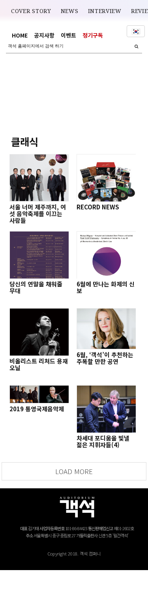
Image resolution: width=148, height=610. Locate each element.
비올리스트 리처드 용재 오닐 (38, 364)
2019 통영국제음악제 (36, 408)
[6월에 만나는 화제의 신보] (106, 255)
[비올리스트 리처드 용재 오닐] (39, 332)
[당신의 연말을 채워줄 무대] (39, 255)
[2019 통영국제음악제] (39, 394)
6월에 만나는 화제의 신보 (106, 287)
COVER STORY (31, 11)
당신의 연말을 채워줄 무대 (35, 287)
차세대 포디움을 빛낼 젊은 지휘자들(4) (103, 441)
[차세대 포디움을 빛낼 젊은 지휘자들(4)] (106, 409)
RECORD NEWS (98, 206)
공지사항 (44, 35)
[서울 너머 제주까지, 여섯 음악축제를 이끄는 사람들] (39, 177)
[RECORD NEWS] (106, 177)
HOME (20, 35)
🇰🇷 (135, 31)
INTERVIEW (105, 11)
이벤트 (68, 35)
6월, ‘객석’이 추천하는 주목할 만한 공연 (105, 358)
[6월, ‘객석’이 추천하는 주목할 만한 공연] (106, 328)
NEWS (70, 11)
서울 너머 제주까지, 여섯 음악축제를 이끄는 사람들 (37, 213)
